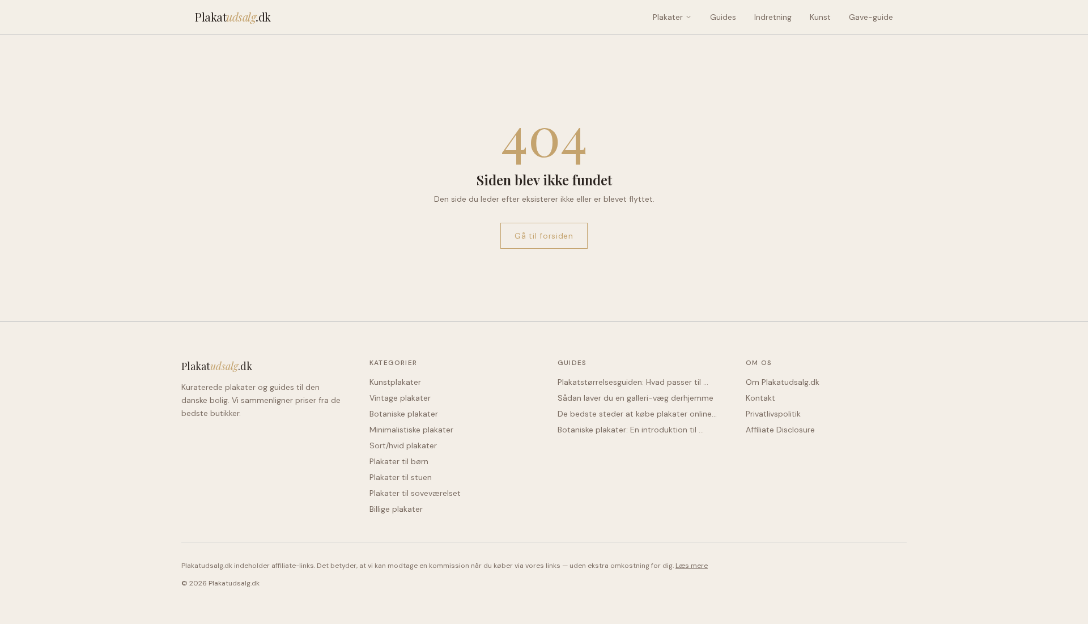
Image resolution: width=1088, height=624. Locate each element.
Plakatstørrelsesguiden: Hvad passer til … (633, 382)
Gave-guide (871, 17)
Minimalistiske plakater (411, 430)
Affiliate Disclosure (780, 430)
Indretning (773, 17)
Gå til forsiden (544, 236)
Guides (723, 17)
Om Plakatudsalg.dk (782, 382)
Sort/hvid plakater (403, 445)
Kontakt (760, 398)
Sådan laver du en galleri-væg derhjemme (635, 398)
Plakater (668, 17)
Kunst (820, 17)
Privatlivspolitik (773, 414)
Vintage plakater (400, 398)
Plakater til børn (398, 461)
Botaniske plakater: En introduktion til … (631, 430)
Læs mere (691, 565)
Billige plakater (396, 509)
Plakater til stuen (400, 477)
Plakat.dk (233, 16)
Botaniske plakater (403, 414)
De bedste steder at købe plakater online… (637, 414)
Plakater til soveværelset (415, 493)
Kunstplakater (395, 382)
